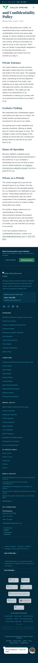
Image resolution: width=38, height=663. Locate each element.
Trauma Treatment (8, 422)
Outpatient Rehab (8, 329)
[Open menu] (34, 7)
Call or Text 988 (9, 297)
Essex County (6, 453)
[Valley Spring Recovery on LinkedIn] (13, 306)
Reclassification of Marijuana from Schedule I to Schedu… (17, 487)
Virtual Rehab (6, 344)
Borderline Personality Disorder (12, 437)
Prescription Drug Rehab (10, 396)
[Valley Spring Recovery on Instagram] (8, 306)
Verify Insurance (27, 260)
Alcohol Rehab (7, 366)
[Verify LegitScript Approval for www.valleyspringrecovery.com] (19, 607)
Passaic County (7, 457)
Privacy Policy (17, 641)
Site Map (8, 641)
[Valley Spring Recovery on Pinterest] (17, 306)
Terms (30, 641)
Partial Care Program (9, 321)
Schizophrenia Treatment (10, 441)
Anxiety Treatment (8, 411)
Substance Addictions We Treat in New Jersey (17, 362)
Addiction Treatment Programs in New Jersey (17, 317)
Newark (4, 467)
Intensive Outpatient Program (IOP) (14, 325)
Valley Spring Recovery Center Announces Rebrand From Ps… (18, 478)
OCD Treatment (7, 430)
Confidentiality (24, 643)
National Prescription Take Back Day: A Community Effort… (18, 496)
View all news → (7, 501)
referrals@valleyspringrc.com (13, 236)
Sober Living (6, 351)
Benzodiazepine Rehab (10, 385)
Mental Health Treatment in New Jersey (15, 407)
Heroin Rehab (6, 370)
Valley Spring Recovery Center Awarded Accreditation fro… (15, 483)
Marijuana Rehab (8, 392)
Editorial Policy (14, 643)
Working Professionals (9, 348)
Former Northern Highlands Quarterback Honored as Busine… (19, 492)
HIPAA (24, 641)
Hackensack (6, 460)
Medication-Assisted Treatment (12, 332)
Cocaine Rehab (7, 381)
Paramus (5, 464)
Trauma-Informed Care (10, 340)
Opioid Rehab (6, 373)
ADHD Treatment (8, 433)
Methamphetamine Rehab (11, 389)
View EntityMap (9, 570)
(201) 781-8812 (11, 260)
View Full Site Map (10, 553)
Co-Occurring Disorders (10, 445)
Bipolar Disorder (7, 426)
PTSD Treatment (7, 418)
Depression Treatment (9, 414)
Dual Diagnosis (7, 336)
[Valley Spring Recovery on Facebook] (4, 306)
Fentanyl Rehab (7, 377)
